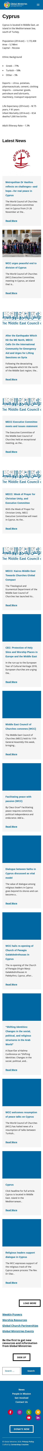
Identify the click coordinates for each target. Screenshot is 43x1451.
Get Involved (21, 1397)
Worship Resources (14, 1320)
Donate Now (21, 1429)
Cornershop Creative (20, 1444)
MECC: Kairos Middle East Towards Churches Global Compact (20, 575)
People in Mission (21, 1393)
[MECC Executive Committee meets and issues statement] (21, 402)
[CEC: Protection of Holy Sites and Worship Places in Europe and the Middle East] (21, 628)
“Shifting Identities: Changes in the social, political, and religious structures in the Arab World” (18, 1036)
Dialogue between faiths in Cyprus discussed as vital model (20, 873)
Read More (11, 220)
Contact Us (22, 1401)
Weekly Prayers (12, 1314)
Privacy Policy (28, 1441)
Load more (29, 1303)
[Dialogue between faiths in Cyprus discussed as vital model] (21, 849)
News (21, 1389)
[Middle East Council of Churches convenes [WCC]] (21, 704)
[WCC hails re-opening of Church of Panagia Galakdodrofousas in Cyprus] (21, 926)
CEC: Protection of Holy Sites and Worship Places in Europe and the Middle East (21, 652)
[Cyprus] (21, 1165)
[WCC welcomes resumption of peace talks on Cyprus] (21, 1092)
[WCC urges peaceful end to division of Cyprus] (21, 243)
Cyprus (9, 1184)
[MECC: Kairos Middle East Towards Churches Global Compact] (21, 551)
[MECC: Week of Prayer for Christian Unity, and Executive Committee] (21, 474)
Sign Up (21, 1357)
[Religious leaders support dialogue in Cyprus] (21, 1232)
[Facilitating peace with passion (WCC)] (21, 777)
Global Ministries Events (18, 1331)
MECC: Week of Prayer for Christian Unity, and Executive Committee (20, 498)
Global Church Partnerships (20, 1325)
